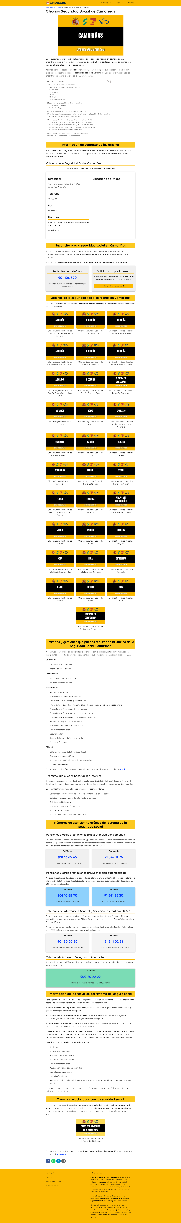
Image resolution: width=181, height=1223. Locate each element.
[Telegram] (58, 1161)
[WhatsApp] (53, 1161)
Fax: (53, 94)
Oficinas (130, 3)
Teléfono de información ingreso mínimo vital (67, 129)
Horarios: (55, 97)
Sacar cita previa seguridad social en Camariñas (65, 103)
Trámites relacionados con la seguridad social (64, 136)
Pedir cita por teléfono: (59, 105)
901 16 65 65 (67, 857)
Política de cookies (52, 1186)
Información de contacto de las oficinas (62, 85)
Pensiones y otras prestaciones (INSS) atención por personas (71, 122)
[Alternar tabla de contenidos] (108, 81)
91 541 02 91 (113, 941)
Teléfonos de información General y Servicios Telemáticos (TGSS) (73, 127)
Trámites (119, 3)
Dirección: (55, 90)
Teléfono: (55, 92)
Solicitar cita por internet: (60, 108)
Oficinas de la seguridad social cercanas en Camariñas (67, 111)
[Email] (63, 1161)
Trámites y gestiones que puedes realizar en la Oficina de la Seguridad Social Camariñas (79, 114)
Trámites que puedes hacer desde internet (65, 116)
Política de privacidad (53, 1181)
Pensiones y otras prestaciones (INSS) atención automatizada (72, 125)
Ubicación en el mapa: (59, 99)
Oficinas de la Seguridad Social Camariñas (65, 87)
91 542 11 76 (114, 857)
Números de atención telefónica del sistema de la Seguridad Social (71, 120)
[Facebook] (48, 1161)
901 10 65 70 (67, 895)
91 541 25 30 (113, 895)
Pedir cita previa (107, 3)
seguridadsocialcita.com (118, 1201)
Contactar (49, 1177)
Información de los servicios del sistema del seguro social (68, 133)
